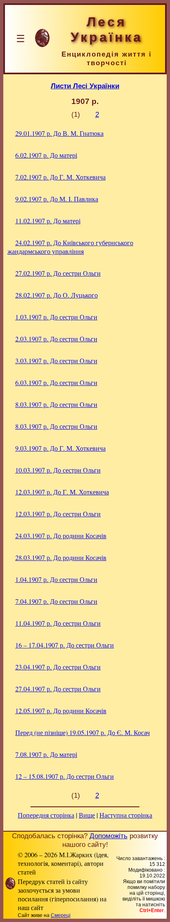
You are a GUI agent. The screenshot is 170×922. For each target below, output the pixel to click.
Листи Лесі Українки (85, 86)
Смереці (61, 915)
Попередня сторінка (46, 815)
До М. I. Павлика (56, 198)
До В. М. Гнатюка (59, 133)
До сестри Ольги (58, 273)
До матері (46, 155)
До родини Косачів (60, 535)
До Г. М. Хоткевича (60, 177)
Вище (87, 815)
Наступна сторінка (125, 815)
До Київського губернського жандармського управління (70, 246)
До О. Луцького (56, 295)
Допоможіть (109, 836)
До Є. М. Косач (82, 732)
